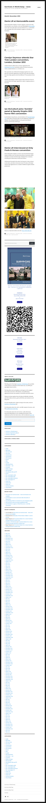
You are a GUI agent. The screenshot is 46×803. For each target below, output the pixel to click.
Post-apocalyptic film (10, 476)
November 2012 (9, 725)
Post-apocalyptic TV (10, 479)
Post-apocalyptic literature (12, 478)
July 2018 (8, 640)
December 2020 (9, 608)
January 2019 (8, 632)
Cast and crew (9, 451)
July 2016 (8, 666)
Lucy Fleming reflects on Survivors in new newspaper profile (19, 500)
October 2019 (9, 623)
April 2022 (8, 584)
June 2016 (8, 668)
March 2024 (8, 553)
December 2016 (9, 662)
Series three (8, 482)
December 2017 (9, 648)
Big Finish (8, 450)
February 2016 (9, 673)
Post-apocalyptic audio (11, 475)
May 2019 (8, 628)
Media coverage (9, 468)
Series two (8, 484)
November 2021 (9, 592)
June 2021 (8, 600)
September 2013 (9, 711)
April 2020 (8, 618)
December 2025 (9, 538)
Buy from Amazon (20, 356)
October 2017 (8, 651)
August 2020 (8, 614)
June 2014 (8, 700)
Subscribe (8, 423)
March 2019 (8, 629)
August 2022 (8, 578)
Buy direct (19, 302)
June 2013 (8, 716)
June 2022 (8, 581)
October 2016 (9, 665)
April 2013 (8, 719)
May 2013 (8, 718)
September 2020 (9, 612)
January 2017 (8, 660)
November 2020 (9, 609)
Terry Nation (8, 487)
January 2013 (8, 722)
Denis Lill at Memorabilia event (19, 21)
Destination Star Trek (9, 67)
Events (6, 51)
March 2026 (8, 536)
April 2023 (8, 567)
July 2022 (8, 580)
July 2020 (8, 615)
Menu (39, 7)
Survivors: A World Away (10, 101)
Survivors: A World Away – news (18, 7)
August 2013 (8, 713)
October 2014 (9, 694)
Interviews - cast (7, 234)
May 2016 (8, 670)
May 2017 (8, 656)
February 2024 (9, 555)
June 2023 (8, 564)
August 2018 (8, 639)
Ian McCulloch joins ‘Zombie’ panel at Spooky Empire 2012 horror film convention (19, 111)
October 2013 (8, 710)
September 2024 (9, 547)
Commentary (9, 454)
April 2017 (8, 657)
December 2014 (9, 691)
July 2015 (8, 682)
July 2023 (8, 563)
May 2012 (8, 731)
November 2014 (9, 693)
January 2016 (8, 674)
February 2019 (9, 631)
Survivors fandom (10, 485)
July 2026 (8, 533)
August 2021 (8, 597)
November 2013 (9, 708)
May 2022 (8, 583)
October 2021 (9, 594)
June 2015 (8, 683)
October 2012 (9, 727)
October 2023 (9, 558)
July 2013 (8, 714)
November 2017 (9, 649)
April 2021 (8, 603)
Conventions (29, 101)
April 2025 (8, 542)
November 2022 (9, 575)
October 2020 (9, 611)
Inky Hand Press (9, 464)
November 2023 (9, 556)
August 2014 (8, 697)
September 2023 (9, 560)
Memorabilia (32, 26)
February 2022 (9, 587)
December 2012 (9, 724)
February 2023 (9, 570)
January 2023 (9, 572)
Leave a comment (11, 51)
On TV (7, 473)
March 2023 (8, 569)
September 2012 (9, 728)
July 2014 (8, 699)
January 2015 (8, 690)
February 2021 (9, 606)
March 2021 (8, 604)
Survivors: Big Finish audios (12, 432)
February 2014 (9, 705)
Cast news (25, 101)
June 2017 (8, 654)
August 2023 (8, 561)
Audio (7, 448)
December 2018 (9, 634)
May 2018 (8, 643)
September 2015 (9, 679)
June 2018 (8, 642)
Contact (6, 792)
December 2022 (9, 573)
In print (7, 462)
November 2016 (9, 663)
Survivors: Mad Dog (10, 434)
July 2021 (8, 598)
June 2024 (8, 549)
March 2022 (8, 586)
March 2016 (8, 671)
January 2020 (9, 620)
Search (31, 243)
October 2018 (9, 635)
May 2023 (8, 566)
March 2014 (8, 704)
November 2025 (9, 539)
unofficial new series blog (12, 408)
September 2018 (9, 637)
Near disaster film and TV (11, 472)
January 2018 (8, 646)
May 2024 (8, 550)
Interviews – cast (9, 465)
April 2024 (8, 552)
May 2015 (8, 685)
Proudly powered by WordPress (22, 799)
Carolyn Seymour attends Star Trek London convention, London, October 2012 (19, 59)
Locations (8, 467)
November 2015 (9, 677)
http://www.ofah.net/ (26, 230)
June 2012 (8, 730)
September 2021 (9, 595)
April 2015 (8, 687)
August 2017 (8, 652)
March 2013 (8, 721)
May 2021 (8, 601)
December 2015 (9, 676)
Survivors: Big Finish (9, 790)
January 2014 (8, 707)
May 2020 (8, 617)
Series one (8, 481)
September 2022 (9, 577)
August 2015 (8, 680)
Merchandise (8, 470)
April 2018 (8, 645)
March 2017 (8, 659)
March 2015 (8, 688)
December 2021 (9, 591)
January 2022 (9, 589)
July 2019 (8, 625)
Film (7, 461)
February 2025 (9, 546)
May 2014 (8, 702)
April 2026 (8, 535)
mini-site (32, 415)
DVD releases (8, 458)
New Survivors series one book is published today (17, 502)
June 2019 (8, 626)
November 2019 (9, 621)
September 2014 (9, 696)
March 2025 (8, 544)
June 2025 (8, 541)
